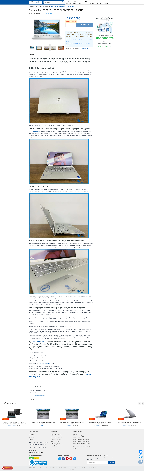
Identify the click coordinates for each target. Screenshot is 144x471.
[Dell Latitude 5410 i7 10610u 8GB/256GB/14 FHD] (129, 417)
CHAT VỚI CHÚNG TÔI (105, 46)
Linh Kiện (99, 3)
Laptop (75, 3)
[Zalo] (140, 456)
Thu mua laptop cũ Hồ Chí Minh (81, 439)
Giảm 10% (121, 419)
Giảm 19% (64, 419)
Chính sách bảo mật (56, 434)
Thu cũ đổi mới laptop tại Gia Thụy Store (81, 444)
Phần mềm (91, 3)
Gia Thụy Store (38, 341)
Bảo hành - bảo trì (55, 443)
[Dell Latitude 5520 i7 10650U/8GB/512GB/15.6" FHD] (72, 417)
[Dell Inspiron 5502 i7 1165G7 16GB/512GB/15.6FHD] (32, 47)
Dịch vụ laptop (32, 437)
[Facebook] (140, 452)
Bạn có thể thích (35, 399)
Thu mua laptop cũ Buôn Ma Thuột (81, 441)
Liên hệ (31, 439)
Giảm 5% (92, 419)
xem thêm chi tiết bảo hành (46, 363)
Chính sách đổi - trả (56, 439)
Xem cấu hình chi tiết (40, 395)
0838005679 (83, 48)
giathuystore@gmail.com (36, 452)
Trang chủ (68, 3)
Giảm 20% (6, 419)
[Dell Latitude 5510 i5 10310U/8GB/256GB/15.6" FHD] (43, 417)
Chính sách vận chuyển (57, 436)
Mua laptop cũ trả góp (78, 436)
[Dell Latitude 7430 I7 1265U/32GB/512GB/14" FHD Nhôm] (100, 417)
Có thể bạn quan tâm (9, 403)
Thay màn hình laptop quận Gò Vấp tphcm (82, 447)
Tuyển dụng (54, 446)
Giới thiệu (31, 436)
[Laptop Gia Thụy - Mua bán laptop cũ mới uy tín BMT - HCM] (35, 1)
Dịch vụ (106, 3)
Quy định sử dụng (55, 441)
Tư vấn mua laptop (77, 437)
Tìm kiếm (75, 434)
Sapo (73, 469)
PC (86, 3)
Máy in (81, 3)
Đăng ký (112, 462)
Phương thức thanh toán (57, 437)
